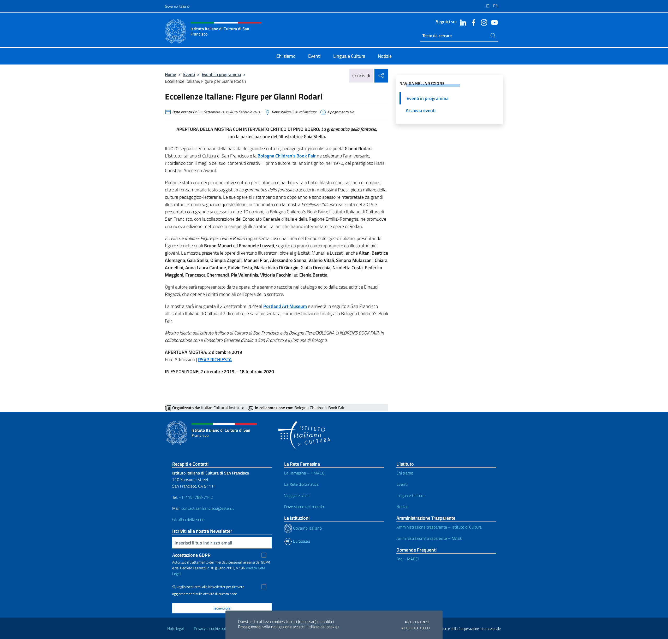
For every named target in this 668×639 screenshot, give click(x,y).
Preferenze (417, 622)
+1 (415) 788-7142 (196, 497)
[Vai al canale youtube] (493, 22)
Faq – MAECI (407, 559)
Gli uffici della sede (188, 519)
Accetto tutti (415, 628)
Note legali (175, 628)
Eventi (189, 74)
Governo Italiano (177, 6)
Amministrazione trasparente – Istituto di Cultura (439, 527)
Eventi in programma (221, 74)
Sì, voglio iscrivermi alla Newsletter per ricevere (208, 587)
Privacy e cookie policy (212, 628)
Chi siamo (404, 473)
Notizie (402, 506)
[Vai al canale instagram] (483, 22)
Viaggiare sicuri (296, 495)
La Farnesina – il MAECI (304, 473)
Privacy (251, 568)
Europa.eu (301, 541)
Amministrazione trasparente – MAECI (429, 538)
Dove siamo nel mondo (304, 506)
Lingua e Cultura (410, 495)
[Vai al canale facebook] (472, 22)
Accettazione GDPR (191, 555)
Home (170, 74)
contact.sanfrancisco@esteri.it (207, 508)
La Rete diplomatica (301, 484)
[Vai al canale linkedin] (462, 22)
